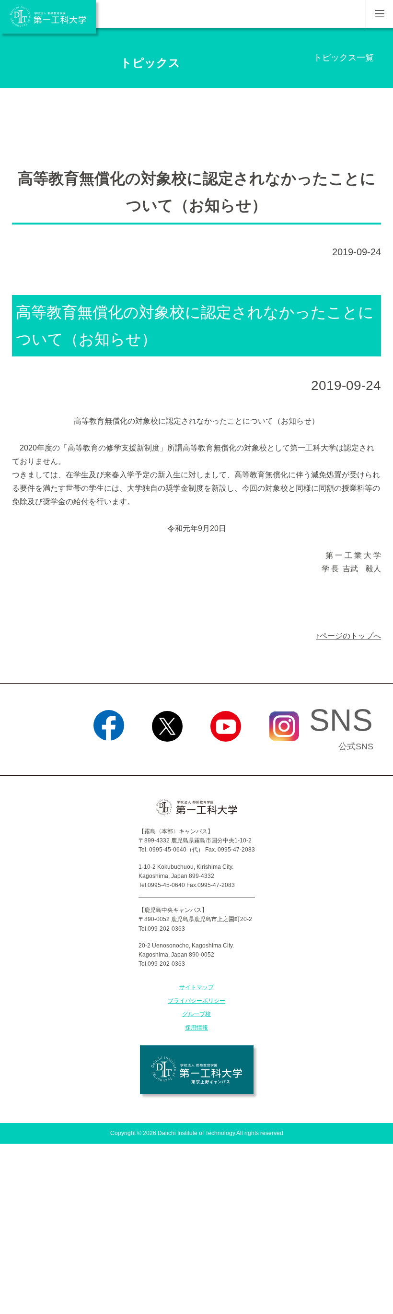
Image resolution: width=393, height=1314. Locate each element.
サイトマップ (196, 987)
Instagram (284, 754)
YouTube (225, 754)
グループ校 (196, 1014)
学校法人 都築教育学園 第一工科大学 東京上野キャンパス (197, 1069)
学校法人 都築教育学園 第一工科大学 (48, 17)
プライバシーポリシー (196, 1000)
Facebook (109, 754)
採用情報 (196, 1027)
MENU (379, 14)
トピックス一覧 (343, 57)
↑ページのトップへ (348, 636)
